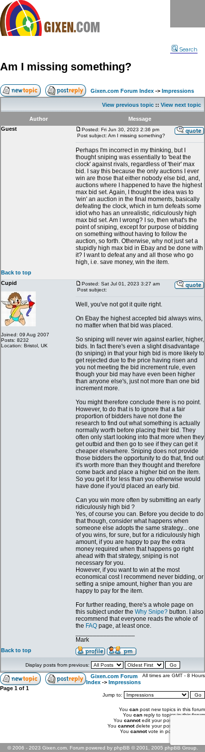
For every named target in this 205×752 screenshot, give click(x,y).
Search (188, 49)
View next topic (181, 105)
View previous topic (128, 105)
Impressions (178, 91)
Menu (187, 13)
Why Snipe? (151, 611)
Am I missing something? (65, 66)
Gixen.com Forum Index (122, 91)
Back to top (16, 272)
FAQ (91, 625)
